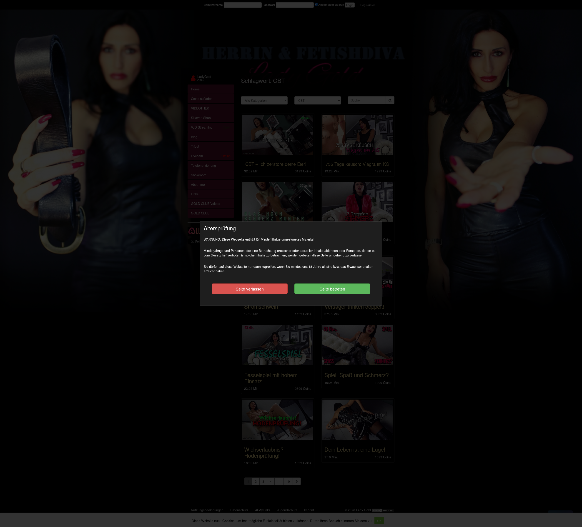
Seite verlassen (250, 289)
